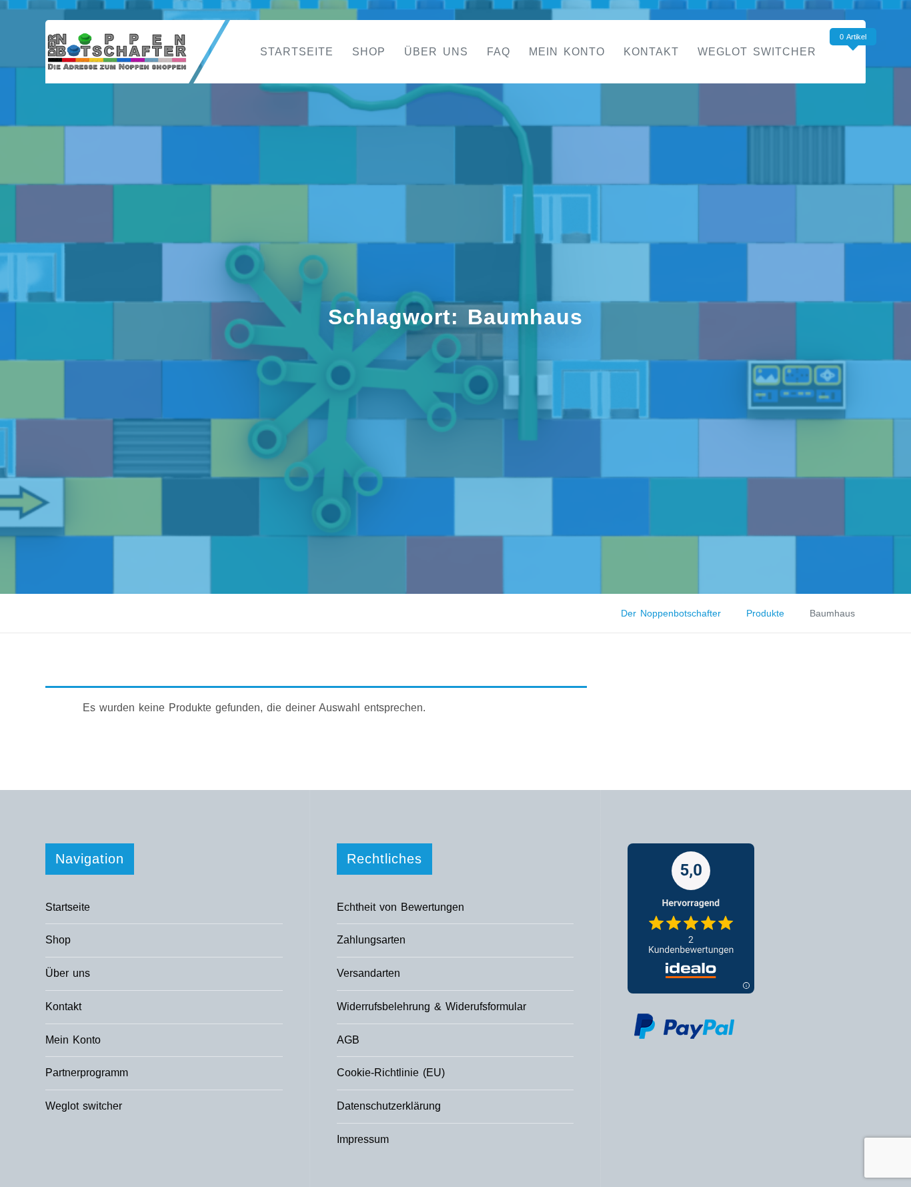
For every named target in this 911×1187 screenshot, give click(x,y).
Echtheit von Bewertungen (400, 907)
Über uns (436, 51)
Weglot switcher (757, 51)
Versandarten (368, 973)
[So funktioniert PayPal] (684, 1025)
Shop (368, 51)
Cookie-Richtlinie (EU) (391, 1072)
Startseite (296, 51)
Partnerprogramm (86, 1072)
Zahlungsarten (371, 939)
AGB (348, 1040)
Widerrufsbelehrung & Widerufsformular (431, 1006)
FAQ (498, 51)
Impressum (363, 1139)
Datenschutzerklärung (389, 1106)
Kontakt (651, 51)
